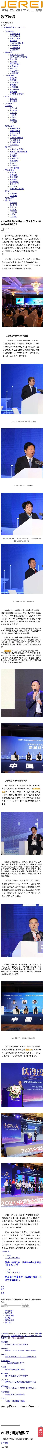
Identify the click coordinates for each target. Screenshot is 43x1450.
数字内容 (8, 52)
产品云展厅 (14, 71)
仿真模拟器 (14, 87)
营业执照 (14, 1336)
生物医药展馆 (15, 36)
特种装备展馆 (15, 45)
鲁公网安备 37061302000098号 (30, 1336)
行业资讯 (13, 120)
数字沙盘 (13, 78)
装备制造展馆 (15, 34)
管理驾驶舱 (14, 66)
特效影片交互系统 (17, 94)
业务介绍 (13, 108)
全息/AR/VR (14, 89)
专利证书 (13, 110)
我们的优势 (9, 103)
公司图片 (13, 115)
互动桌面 (13, 92)
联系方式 (13, 122)
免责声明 (4, 1338)
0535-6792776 (20, 27)
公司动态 (13, 117)
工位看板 (13, 62)
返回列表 (5, 1251)
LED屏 (8, 96)
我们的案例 (9, 31)
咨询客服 (4, 1443)
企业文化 (13, 113)
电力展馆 (13, 41)
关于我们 (8, 106)
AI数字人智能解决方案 (18, 57)
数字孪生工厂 (15, 64)
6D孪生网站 (14, 73)
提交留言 (25, 1306)
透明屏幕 (13, 85)
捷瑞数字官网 (9, 27)
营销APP (13, 69)
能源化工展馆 (15, 38)
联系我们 (20, 1338)
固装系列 (13, 99)
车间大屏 (13, 59)
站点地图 (12, 1338)
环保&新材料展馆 (16, 43)
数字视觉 (13, 80)
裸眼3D (28, 1049)
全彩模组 (13, 101)
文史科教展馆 (15, 48)
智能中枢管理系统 (17, 55)
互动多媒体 (9, 76)
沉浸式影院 (14, 82)
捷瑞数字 (7, 651)
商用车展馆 (14, 50)
